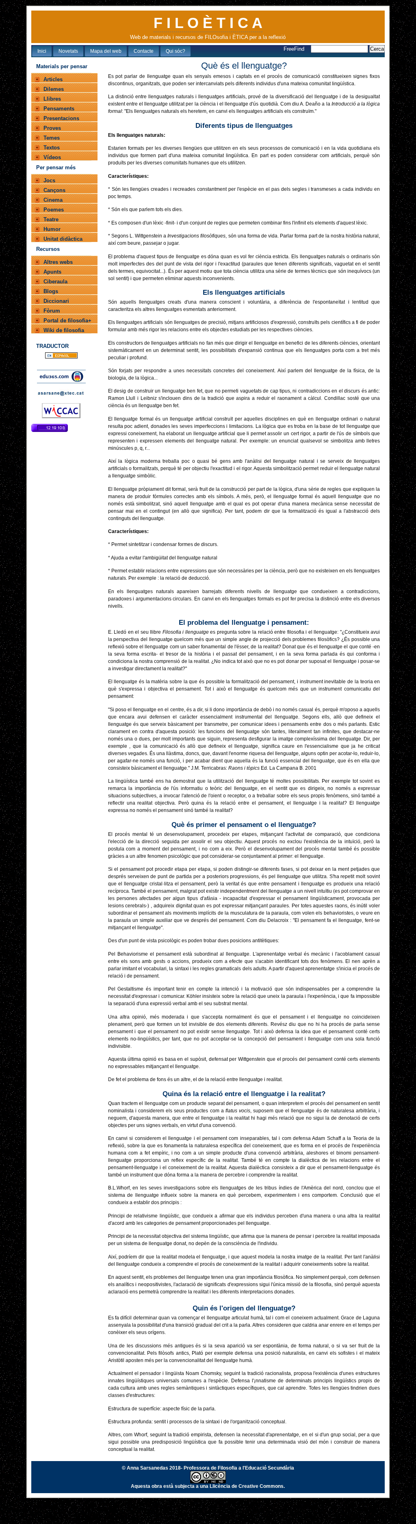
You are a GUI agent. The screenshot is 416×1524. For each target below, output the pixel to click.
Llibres (52, 99)
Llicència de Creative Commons (247, 1486)
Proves (52, 128)
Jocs (49, 180)
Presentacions (61, 118)
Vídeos (52, 157)
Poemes (53, 210)
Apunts (52, 272)
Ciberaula (55, 281)
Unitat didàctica (62, 239)
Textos (51, 148)
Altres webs (58, 262)
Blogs (50, 291)
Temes (51, 138)
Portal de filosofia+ (67, 320)
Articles (53, 79)
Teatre (50, 219)
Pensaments (58, 109)
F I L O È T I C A (208, 23)
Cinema (53, 200)
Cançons (54, 190)
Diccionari (56, 301)
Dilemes (53, 89)
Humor (52, 229)
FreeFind (295, 49)
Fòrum (51, 311)
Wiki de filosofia (63, 330)
